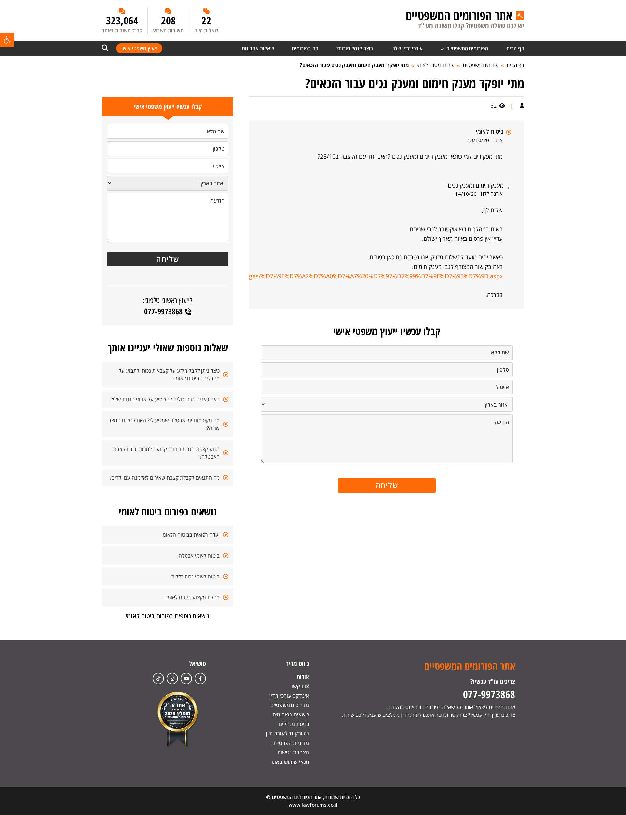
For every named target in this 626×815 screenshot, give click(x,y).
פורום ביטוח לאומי (436, 65)
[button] (7, 40)
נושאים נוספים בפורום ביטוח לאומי (167, 616)
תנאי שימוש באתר (289, 761)
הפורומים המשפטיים (466, 48)
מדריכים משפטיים (289, 705)
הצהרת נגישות (293, 752)
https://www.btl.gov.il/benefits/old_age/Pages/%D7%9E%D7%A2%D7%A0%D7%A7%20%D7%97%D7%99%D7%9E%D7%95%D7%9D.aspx (318, 276)
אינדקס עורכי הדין (289, 695)
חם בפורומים (305, 48)
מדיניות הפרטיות (291, 742)
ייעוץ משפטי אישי (139, 48)
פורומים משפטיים (481, 65)
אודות (303, 676)
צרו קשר (299, 686)
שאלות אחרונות (258, 48)
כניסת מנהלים (294, 724)
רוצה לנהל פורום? (354, 48)
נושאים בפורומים (291, 714)
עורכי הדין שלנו (407, 48)
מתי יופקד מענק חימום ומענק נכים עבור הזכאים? (354, 65)
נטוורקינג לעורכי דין (287, 733)
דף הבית (515, 48)
